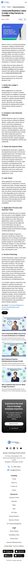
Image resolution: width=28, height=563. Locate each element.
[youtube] (21, 448)
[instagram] (10, 448)
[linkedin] (14, 448)
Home (3, 7)
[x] (17, 448)
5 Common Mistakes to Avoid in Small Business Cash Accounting (13, 307)
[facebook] (7, 448)
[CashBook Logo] (5, 2)
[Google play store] (8, 551)
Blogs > (9, 7)
